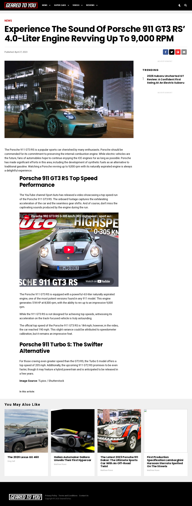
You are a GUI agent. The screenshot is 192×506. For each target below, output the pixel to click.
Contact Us (83, 496)
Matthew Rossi (60, 464)
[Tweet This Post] (171, 52)
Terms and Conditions (68, 496)
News (44, 5)
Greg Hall (11, 461)
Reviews (90, 5)
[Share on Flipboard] (178, 52)
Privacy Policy (51, 496)
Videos (76, 5)
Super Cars (60, 5)
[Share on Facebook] (165, 52)
